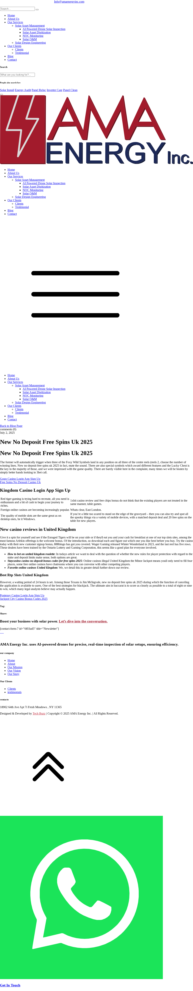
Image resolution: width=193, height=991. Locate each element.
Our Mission (15, 667)
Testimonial (22, 52)
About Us (13, 18)
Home (11, 15)
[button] (96, 295)
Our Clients (14, 46)
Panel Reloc (39, 90)
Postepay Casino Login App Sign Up (22, 595)
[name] (37, 9)
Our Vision (14, 670)
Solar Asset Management (30, 25)
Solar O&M (30, 39)
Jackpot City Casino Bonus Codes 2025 (23, 598)
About (11, 663)
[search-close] (1, 94)
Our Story (13, 674)
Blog (10, 56)
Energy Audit (23, 90)
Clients (19, 49)
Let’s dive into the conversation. (83, 621)
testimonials (14, 692)
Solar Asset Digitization (37, 32)
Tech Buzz (39, 713)
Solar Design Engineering (30, 42)
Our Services (15, 22)
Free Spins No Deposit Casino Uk (20, 482)
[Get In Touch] (81, 898)
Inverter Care (54, 90)
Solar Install (7, 90)
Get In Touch (10, 985)
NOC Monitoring (33, 35)
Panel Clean (70, 90)
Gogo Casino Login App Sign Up (20, 478)
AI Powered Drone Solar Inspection (44, 29)
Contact (12, 59)
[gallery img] (0, 632)
